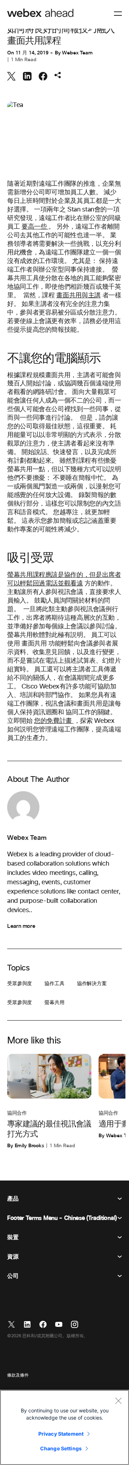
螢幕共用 (54, 1002)
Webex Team (77, 52)
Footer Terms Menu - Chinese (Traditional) (62, 1218)
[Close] (118, 1400)
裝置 (12, 1237)
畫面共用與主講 (78, 295)
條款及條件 (17, 1375)
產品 (12, 1199)
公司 (12, 1276)
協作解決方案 (92, 983)
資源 (12, 1257)
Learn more (21, 926)
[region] (64, 1427)
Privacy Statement (60, 1434)
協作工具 (54, 983)
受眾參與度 (19, 983)
